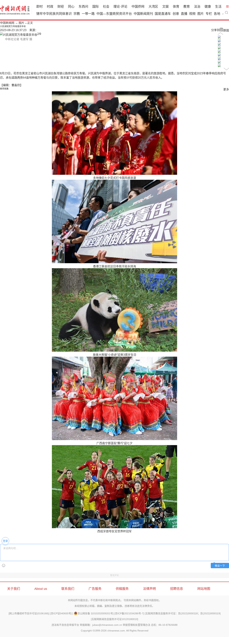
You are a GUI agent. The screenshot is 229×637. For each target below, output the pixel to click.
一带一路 (88, 14)
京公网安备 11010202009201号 (95, 613)
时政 (50, 6)
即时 (39, 6)
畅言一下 (220, 565)
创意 (176, 14)
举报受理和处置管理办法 (136, 624)
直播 (184, 14)
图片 (200, 14)
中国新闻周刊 (143, 14)
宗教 (77, 14)
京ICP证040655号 (61, 613)
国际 (95, 6)
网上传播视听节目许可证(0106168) (29, 613)
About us (40, 589)
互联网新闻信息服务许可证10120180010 (114, 619)
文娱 (165, 6)
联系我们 (67, 589)
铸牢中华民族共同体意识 (54, 14)
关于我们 (13, 589)
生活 (218, 6)
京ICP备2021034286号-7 (129, 613)
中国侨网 (137, 6)
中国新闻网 (7, 22)
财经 (60, 6)
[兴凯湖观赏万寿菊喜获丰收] (219, 37)
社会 (106, 6)
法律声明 (149, 589)
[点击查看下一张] (18, 34)
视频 (192, 14)
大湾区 (153, 6)
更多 (226, 89)
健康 (207, 6)
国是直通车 (163, 14)
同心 (71, 6)
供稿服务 (122, 589)
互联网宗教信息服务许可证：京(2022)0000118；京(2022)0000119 (182, 613)
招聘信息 (176, 589)
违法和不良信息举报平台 (65, 624)
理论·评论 (120, 6)
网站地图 (203, 589)
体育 (176, 6)
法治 (197, 6)
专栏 (209, 14)
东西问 (83, 6)
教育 (186, 6)
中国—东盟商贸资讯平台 (114, 14)
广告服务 (95, 589)
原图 (226, 30)
